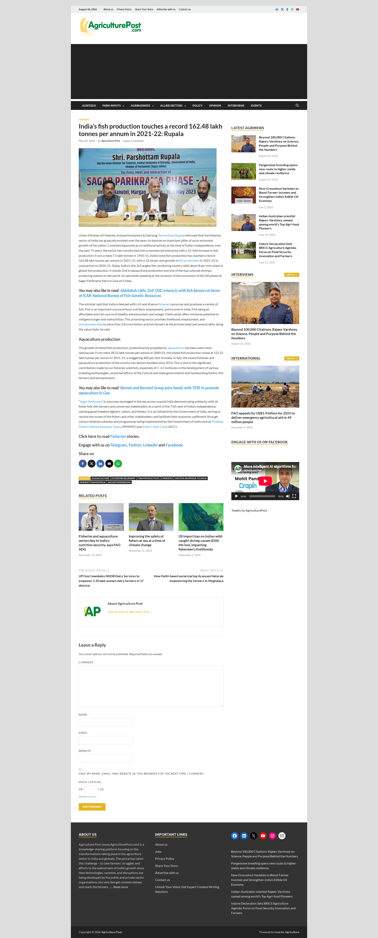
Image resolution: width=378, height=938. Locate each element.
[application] (265, 481)
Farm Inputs (111, 105)
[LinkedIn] (244, 835)
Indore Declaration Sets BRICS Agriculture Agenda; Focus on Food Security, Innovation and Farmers (277, 250)
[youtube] (297, 9)
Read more (120, 887)
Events (256, 105)
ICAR (160, 368)
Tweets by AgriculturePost (249, 510)
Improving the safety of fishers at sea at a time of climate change (147, 540)
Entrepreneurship (123, 478)
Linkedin (150, 445)
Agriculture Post (110, 140)
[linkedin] (277, 9)
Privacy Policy (124, 9)
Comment (87, 662)
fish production (189, 260)
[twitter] (282, 9)
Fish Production (148, 478)
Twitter (134, 445)
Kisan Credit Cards (155, 426)
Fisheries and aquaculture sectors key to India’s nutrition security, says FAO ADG (99, 542)
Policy (197, 105)
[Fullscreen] (294, 496)
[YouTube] (263, 835)
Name (84, 714)
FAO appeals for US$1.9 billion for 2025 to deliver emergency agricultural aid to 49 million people (263, 417)
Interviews (236, 105)
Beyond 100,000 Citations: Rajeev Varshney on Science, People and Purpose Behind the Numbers (279, 143)
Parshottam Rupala (171, 235)
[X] (253, 835)
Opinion (215, 105)
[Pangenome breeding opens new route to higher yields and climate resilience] (243, 165)
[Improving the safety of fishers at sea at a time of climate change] (151, 532)
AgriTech (89, 105)
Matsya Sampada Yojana (191, 478)
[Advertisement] (189, 71)
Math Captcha (90, 782)
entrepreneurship (91, 324)
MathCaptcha (91, 797)
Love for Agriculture (286, 932)
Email (84, 732)
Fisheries (84, 119)
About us (108, 9)
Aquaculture (100, 478)
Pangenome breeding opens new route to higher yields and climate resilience (278, 169)
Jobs (158, 851)
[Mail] (281, 835)
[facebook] (287, 9)
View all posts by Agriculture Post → (130, 611)
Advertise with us (166, 9)
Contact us (185, 9)
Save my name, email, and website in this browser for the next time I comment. (141, 773)
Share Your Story (144, 9)
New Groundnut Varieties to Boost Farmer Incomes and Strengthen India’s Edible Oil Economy (278, 195)
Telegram (118, 445)
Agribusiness (140, 105)
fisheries (164, 304)
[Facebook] (234, 835)
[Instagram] (272, 835)
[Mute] (288, 496)
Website (85, 750)
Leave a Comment (133, 140)
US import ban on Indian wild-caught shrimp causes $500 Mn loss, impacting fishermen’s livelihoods (201, 542)
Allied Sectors (171, 105)
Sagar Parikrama (91, 401)
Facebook (174, 445)
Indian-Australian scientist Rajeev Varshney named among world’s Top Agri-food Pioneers (279, 222)
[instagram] (292, 9)
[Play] (236, 496)
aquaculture (175, 348)
